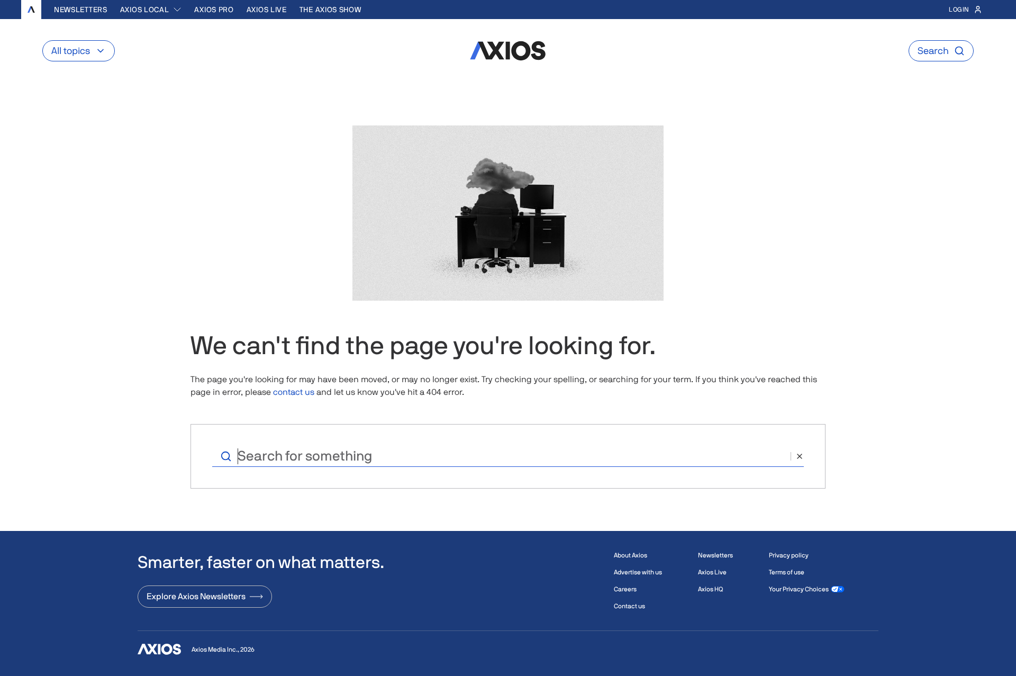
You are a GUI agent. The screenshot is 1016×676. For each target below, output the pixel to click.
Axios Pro (213, 9)
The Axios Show (330, 9)
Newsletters (80, 9)
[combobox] (151, 9)
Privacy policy (789, 555)
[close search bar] (797, 456)
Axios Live (267, 9)
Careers (625, 589)
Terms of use (786, 572)
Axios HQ (710, 589)
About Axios (630, 555)
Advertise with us (638, 572)
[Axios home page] (31, 9)
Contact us (629, 606)
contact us (293, 392)
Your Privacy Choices (799, 589)
